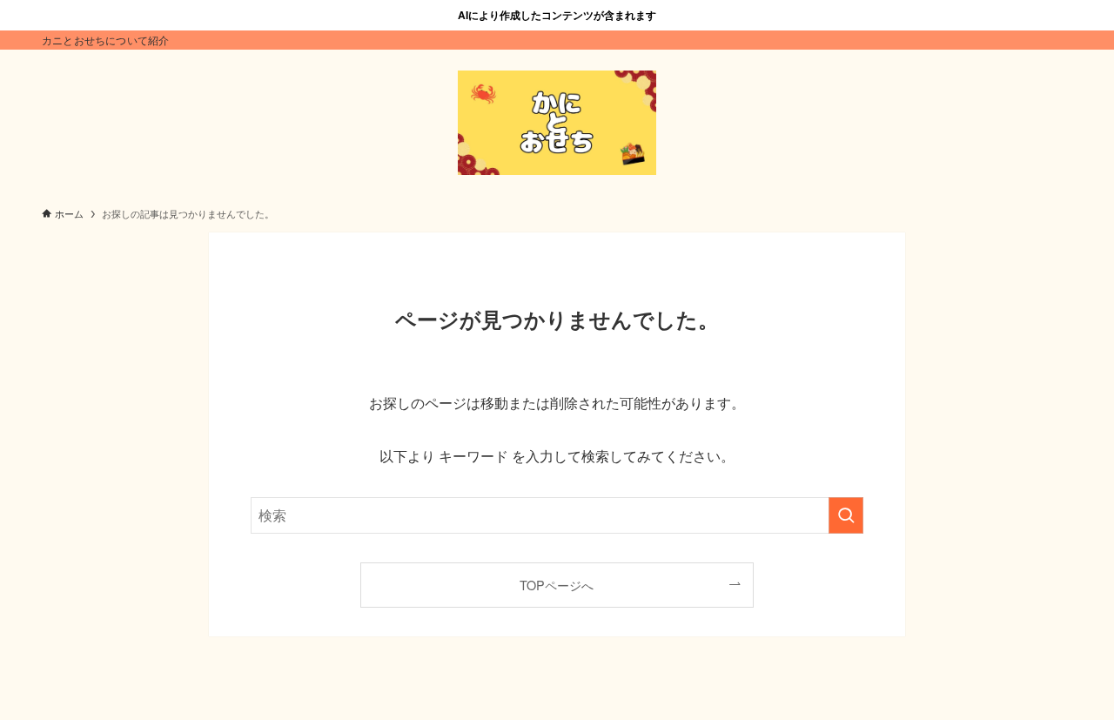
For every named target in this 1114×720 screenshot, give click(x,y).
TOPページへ (557, 584)
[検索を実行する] (846, 515)
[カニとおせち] (557, 123)
